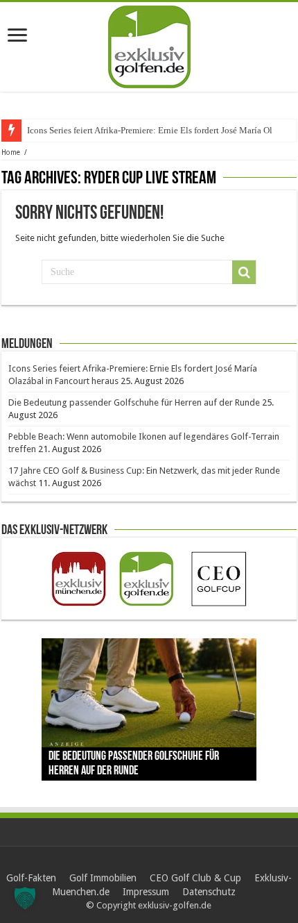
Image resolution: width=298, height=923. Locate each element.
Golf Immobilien (103, 877)
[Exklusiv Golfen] (149, 44)
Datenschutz (209, 891)
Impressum (146, 891)
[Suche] (244, 272)
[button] (25, 898)
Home (10, 152)
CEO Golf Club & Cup (195, 877)
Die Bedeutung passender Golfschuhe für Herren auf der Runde (134, 402)
